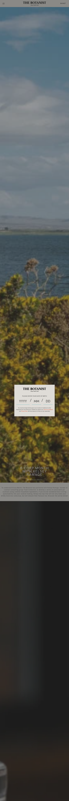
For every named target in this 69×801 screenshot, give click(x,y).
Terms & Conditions (48, 409)
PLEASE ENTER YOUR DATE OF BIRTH (34, 396)
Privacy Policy (24, 411)
